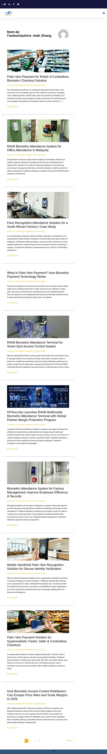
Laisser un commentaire (16, 85)
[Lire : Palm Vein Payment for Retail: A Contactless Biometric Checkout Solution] (38, 61)
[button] (3, 4)
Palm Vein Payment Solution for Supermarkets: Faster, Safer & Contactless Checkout (37, 641)
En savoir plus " (13, 106)
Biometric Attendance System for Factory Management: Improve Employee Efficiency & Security (37, 492)
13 (39, 740)
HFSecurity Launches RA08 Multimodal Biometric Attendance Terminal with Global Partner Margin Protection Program (36, 416)
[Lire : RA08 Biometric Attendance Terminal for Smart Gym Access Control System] (38, 327)
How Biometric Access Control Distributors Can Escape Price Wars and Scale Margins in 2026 (37, 695)
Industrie (29, 85)
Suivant (70, 740)
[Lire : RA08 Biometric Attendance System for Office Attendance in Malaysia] (38, 130)
